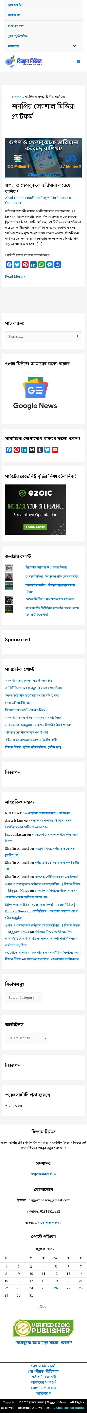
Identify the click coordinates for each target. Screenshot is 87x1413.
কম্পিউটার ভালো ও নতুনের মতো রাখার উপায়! (34, 688)
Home (16, 97)
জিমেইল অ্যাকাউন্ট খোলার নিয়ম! (46, 567)
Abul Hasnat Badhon (71, 1408)
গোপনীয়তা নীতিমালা (43, 1371)
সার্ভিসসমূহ (13, 46)
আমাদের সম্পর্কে (43, 1382)
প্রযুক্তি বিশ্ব (49, 198)
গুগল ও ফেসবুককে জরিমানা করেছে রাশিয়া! (38, 189)
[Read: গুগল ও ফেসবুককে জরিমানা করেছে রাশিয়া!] (43, 157)
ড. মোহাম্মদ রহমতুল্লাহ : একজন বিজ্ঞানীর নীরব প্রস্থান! (38, 725)
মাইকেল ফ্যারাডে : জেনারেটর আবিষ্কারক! (53, 959)
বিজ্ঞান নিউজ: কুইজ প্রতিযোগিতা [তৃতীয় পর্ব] (33, 747)
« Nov (41, 1306)
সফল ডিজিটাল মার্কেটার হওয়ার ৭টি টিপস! (32, 695)
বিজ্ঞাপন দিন (14, 15)
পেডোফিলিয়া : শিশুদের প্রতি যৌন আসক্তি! (52, 576)
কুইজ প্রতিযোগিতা (18, 36)
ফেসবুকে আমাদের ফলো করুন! (43, 1342)
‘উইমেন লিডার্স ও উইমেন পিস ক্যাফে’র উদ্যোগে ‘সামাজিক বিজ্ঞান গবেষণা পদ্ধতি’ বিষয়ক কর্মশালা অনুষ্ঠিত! (41, 939)
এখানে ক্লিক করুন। (48, 1222)
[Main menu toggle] (78, 61)
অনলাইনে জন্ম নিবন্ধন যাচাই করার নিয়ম (29, 680)
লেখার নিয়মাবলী (43, 1366)
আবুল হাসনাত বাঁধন (43, 1174)
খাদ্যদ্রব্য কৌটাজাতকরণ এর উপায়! (26, 732)
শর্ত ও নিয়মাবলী (43, 1377)
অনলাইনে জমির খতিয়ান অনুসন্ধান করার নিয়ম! (34, 717)
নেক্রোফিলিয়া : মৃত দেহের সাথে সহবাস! (50, 599)
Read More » (15, 276)
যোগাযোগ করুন (16, 25)
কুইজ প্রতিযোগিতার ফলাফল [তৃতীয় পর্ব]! (31, 740)
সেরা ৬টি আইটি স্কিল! (19, 703)
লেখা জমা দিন (15, 5)
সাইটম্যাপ (43, 1393)
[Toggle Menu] (73, 46)
